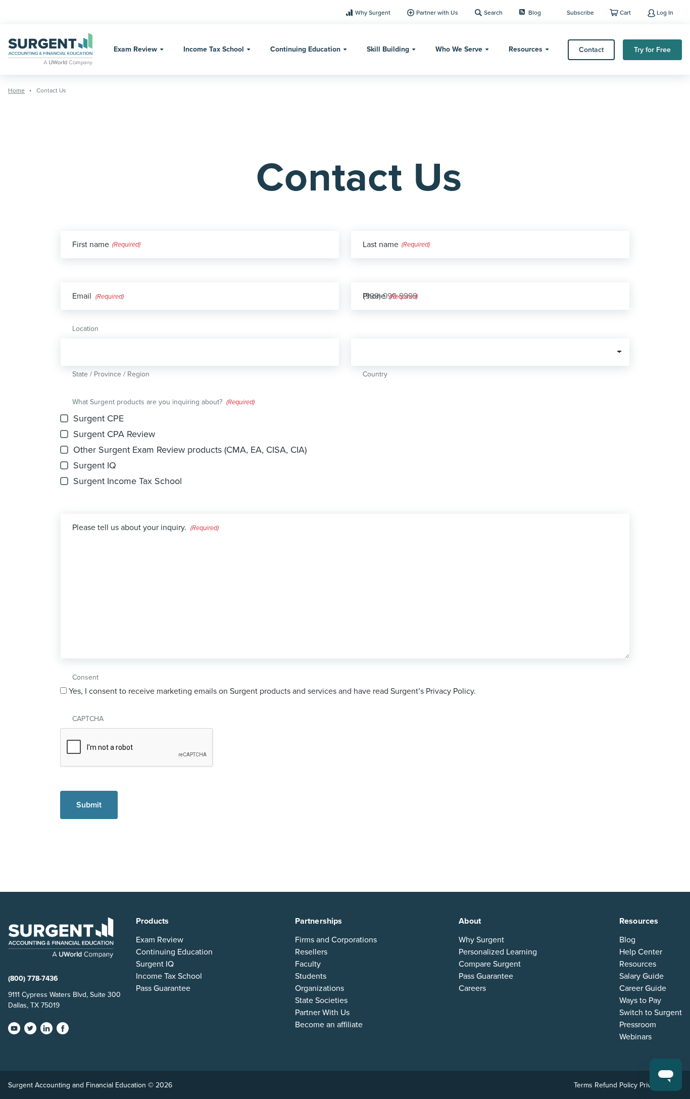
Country (375, 374)
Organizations (319, 988)
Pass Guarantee (163, 988)
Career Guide (642, 988)
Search (493, 12)
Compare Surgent (490, 964)
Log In (665, 12)
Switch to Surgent (650, 1013)
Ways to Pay (640, 1000)
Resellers (311, 952)
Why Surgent (372, 12)
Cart (625, 12)
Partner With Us (322, 1013)
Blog (534, 12)
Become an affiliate (329, 1025)
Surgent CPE (98, 418)
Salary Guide (641, 976)
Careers (472, 988)
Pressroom (637, 1025)
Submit (89, 805)
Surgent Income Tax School (127, 481)
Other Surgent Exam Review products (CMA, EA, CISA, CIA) (190, 449)
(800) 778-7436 (33, 978)
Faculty (308, 964)
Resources (526, 49)
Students (310, 976)
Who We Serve (458, 49)
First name (90, 245)
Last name (381, 245)
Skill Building (388, 49)
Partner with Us (437, 12)
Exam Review (135, 49)
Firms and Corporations (336, 940)
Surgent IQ (94, 465)
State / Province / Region (111, 374)
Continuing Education (305, 49)
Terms (583, 1085)
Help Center (640, 952)
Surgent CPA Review (114, 434)
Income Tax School (213, 49)
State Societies (321, 1000)
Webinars (635, 1037)
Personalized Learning (498, 952)
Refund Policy (616, 1085)
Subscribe (580, 12)
